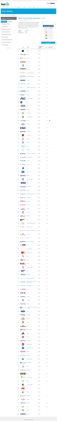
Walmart (28, 94)
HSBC (28, 259)
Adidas (28, 333)
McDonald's (29, 113)
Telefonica (28, 274)
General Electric (29, 116)
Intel (27, 127)
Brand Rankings (8, 15)
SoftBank (28, 355)
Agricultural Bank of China (31, 193)
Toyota (28, 138)
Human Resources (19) (6, 42)
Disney (28, 124)
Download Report (48, 42)
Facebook (28, 83)
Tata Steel (28, 197)
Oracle (28, 204)
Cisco (28, 146)
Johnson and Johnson (30, 72)
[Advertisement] (9, 56)
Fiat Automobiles (30, 384)
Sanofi (28, 366)
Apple (28, 50)
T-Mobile (28, 164)
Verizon (28, 80)
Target (28, 336)
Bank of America (29, 157)
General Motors (29, 248)
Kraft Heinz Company (30, 241)
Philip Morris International (31, 87)
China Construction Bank (31, 153)
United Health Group (30, 285)
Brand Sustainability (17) (6, 34)
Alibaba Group (29, 226)
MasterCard (29, 252)
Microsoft (28, 58)
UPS (27, 168)
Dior (27, 292)
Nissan (28, 406)
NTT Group (29, 201)
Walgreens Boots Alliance (31, 230)
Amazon (28, 69)
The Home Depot (30, 267)
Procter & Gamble (30, 98)
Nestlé (28, 120)
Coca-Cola (28, 61)
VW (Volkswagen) (30, 179)
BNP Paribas (29, 362)
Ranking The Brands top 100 (8, 18)
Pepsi (28, 102)
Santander (28, 395)
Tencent (28, 160)
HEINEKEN (29, 186)
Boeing (28, 208)
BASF (28, 245)
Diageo (28, 175)
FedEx (28, 263)
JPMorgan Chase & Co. (31, 278)
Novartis (28, 237)
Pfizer (28, 171)
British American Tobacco (31, 223)
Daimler (28, 190)
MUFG (28, 410)
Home (12, 7)
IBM (27, 105)
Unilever (28, 142)
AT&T (28, 65)
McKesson (28, 314)
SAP (27, 270)
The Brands (24, 7)
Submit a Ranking (32, 7)
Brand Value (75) (5, 37)
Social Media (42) (5, 44)
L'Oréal (28, 296)
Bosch (28, 289)
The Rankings (17, 7)
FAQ (38, 7)
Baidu (28, 325)
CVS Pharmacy (29, 344)
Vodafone (28, 212)
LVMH (28, 91)
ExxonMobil (29, 340)
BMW (28, 256)
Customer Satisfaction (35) (7, 39)
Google (28, 54)
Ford (27, 311)
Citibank (28, 215)
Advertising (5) (4, 26)
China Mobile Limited (30, 76)
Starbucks (28, 300)
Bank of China (29, 329)
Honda (28, 351)
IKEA (27, 373)
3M (27, 388)
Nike (27, 219)
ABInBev (28, 109)
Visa (27, 182)
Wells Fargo (29, 135)
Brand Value (27, 30)
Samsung (28, 131)
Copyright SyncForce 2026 (28, 419)
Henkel (28, 399)
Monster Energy (29, 377)
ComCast (28, 234)
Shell (27, 322)
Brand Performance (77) (6, 29)
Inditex (28, 303)
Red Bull (28, 318)
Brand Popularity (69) (6, 31)
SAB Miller (28, 149)
